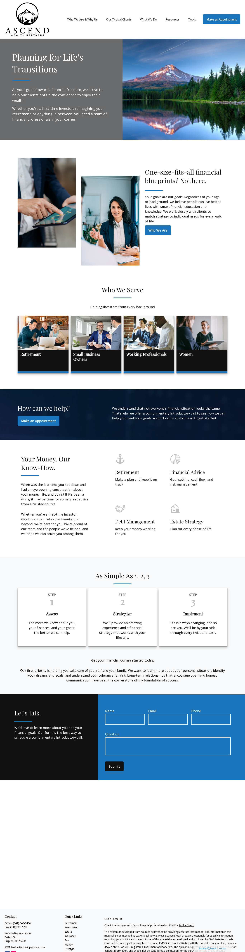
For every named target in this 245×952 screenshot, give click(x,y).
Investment (71, 927)
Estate (68, 931)
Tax (67, 940)
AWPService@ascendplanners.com (25, 947)
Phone (196, 711)
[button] (82, 19)
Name (109, 711)
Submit (114, 766)
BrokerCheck (186, 925)
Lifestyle (69, 949)
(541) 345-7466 (22, 923)
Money (69, 944)
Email (152, 711)
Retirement (71, 923)
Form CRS (117, 919)
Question (112, 734)
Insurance (70, 936)
